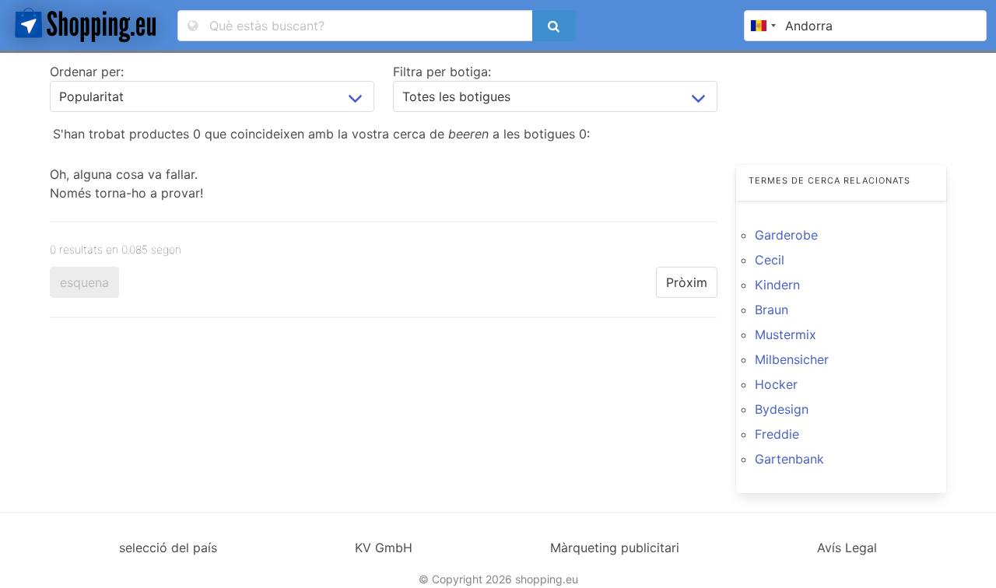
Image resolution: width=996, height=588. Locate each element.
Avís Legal (847, 547)
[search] (554, 25)
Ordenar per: (87, 71)
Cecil (769, 260)
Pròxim (686, 282)
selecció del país (168, 547)
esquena (84, 282)
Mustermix (785, 334)
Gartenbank (789, 459)
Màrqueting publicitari (614, 547)
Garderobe (786, 235)
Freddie (777, 434)
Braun (771, 309)
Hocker (776, 384)
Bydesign (781, 409)
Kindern (777, 284)
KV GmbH (383, 547)
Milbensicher (792, 359)
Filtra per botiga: (442, 71)
